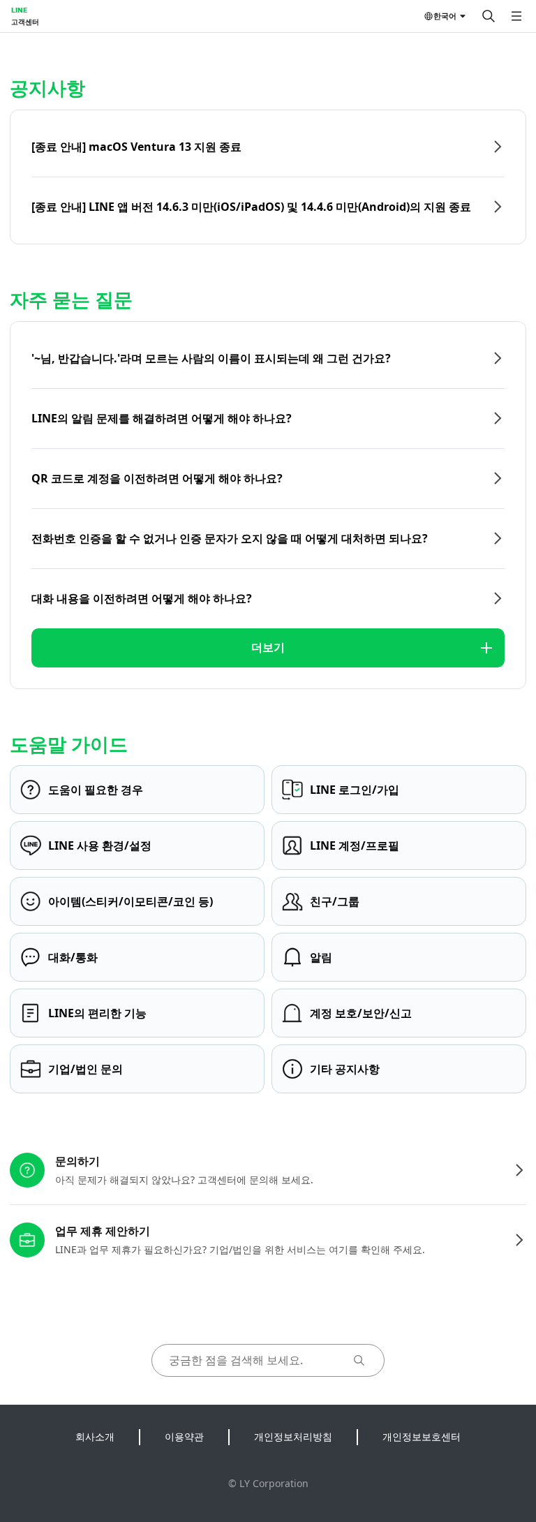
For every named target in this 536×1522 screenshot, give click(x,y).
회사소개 (94, 1436)
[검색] (488, 16)
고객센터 (25, 22)
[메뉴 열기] (516, 16)
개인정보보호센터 (421, 1436)
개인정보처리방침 (293, 1436)
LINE (19, 10)
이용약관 (184, 1436)
